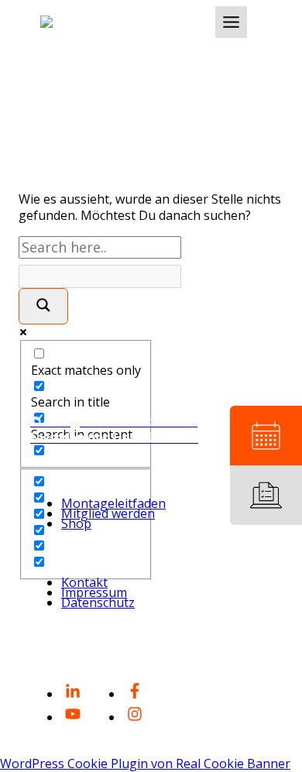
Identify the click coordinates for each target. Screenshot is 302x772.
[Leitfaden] (266, 495)
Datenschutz (98, 602)
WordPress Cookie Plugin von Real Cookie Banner (145, 763)
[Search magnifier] (43, 306)
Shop (76, 523)
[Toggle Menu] (231, 22)
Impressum (94, 592)
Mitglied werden (108, 513)
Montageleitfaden (113, 503)
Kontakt (84, 582)
